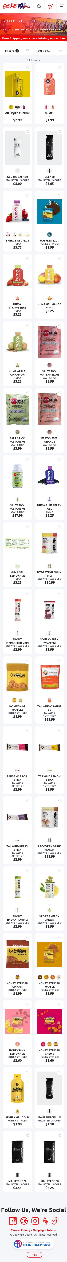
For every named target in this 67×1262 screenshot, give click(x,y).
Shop (7, 29)
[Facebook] (12, 1221)
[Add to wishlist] (28, 68)
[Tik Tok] (55, 1221)
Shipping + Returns (44, 1230)
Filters (11, 50)
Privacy (25, 1230)
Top (34, 1254)
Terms (15, 1230)
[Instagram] (35, 1221)
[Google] (24, 1221)
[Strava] (45, 1221)
